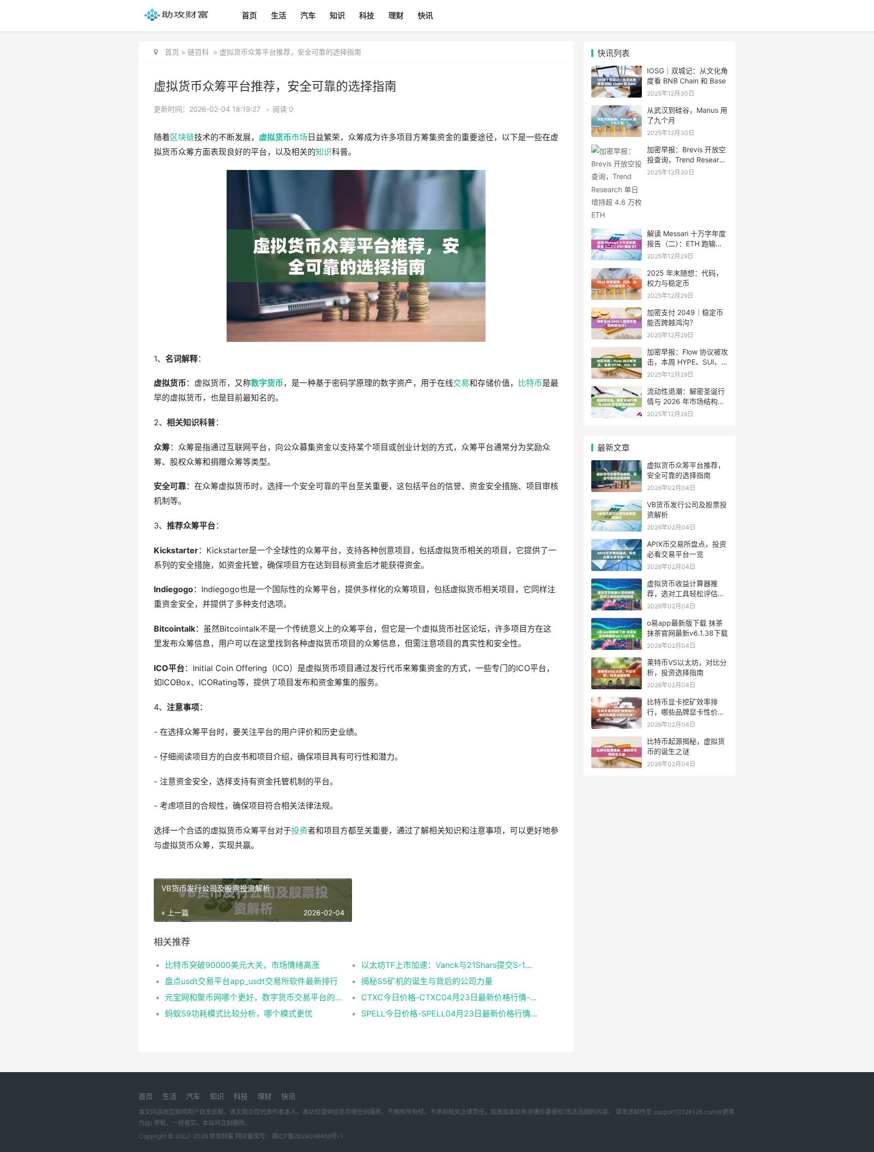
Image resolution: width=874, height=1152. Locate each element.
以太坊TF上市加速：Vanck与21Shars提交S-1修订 (449, 965)
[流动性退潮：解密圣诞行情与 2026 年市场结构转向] (616, 392)
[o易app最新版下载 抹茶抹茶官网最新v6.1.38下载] (616, 624)
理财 (396, 15)
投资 (299, 830)
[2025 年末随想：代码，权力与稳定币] (616, 274)
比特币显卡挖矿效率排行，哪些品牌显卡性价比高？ (686, 711)
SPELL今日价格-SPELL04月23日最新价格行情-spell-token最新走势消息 (449, 1013)
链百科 (198, 52)
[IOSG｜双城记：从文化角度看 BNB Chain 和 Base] (616, 72)
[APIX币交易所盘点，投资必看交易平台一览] (616, 545)
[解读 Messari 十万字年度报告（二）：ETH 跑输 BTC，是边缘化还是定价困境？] (616, 235)
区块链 (182, 137)
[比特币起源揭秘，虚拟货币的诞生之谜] (616, 742)
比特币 (530, 383)
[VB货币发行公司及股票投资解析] (616, 506)
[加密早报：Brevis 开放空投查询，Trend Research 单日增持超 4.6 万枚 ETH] (616, 151)
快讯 (425, 15)
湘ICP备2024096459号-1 (307, 1136)
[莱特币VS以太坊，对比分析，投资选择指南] (616, 663)
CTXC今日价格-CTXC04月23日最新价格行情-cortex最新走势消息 (449, 997)
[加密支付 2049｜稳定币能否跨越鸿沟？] (616, 313)
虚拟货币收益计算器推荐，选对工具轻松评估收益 (686, 593)
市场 (299, 137)
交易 (461, 383)
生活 (278, 15)
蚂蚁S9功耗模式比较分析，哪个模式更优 (239, 1013)
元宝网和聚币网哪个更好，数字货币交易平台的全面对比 (253, 997)
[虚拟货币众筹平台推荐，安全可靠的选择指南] (616, 466)
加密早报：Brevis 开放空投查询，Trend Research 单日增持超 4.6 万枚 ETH (687, 159)
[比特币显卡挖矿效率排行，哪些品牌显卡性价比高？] (616, 703)
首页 (249, 15)
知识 (337, 15)
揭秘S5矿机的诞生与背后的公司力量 (427, 981)
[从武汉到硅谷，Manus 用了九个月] (616, 111)
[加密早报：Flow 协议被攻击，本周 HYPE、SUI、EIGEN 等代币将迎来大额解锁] (616, 353)
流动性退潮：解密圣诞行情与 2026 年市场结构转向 (686, 401)
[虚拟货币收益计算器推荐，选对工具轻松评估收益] (616, 585)
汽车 (308, 15)
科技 (366, 15)
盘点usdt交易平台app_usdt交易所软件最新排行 (251, 981)
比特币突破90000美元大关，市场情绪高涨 (242, 965)
